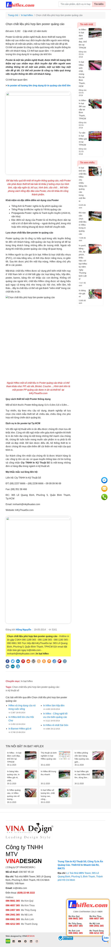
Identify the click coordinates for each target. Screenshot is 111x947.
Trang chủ (13, 15)
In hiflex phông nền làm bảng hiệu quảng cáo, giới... (82, 757)
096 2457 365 (13, 910)
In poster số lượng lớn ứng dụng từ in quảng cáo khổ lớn (39, 85)
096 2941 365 (13, 914)
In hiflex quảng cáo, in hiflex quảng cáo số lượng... (14, 794)
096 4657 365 (13, 905)
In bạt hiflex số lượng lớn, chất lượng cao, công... (48, 794)
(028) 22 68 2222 (26, 892)
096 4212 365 (13, 924)
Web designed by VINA (20, 936)
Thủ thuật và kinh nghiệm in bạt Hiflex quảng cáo (49, 756)
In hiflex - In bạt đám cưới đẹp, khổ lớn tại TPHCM (14, 757)
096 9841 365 (13, 901)
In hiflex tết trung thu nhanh (48, 773)
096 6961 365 (13, 919)
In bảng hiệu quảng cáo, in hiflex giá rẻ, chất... (13, 776)
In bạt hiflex (27, 15)
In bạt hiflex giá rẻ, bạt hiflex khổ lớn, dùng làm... (82, 774)
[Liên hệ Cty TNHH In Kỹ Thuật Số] (38, 569)
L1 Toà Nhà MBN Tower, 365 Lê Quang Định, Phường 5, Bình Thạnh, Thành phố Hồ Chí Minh (80, 876)
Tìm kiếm (98, 4)
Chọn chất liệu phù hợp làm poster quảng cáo (35, 687)
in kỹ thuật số (12, 690)
